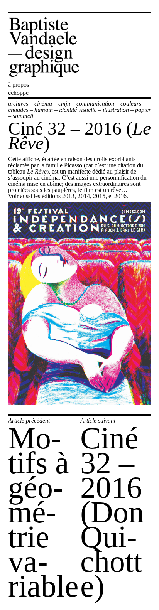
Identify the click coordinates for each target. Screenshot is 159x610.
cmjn (64, 103)
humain (43, 109)
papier (143, 109)
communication (95, 103)
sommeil (23, 116)
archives (18, 103)
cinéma (43, 103)
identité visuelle (77, 109)
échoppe (18, 92)
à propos (18, 84)
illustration (116, 109)
